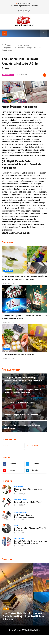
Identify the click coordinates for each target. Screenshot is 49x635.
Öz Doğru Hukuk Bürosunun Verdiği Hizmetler (30, 529)
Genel (5, 446)
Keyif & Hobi (8, 270)
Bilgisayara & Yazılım (20, 499)
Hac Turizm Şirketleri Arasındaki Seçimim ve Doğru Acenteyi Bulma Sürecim (23, 616)
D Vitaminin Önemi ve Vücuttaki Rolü (18, 354)
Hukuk (16, 525)
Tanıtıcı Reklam (23, 45)
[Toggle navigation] (4, 33)
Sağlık (7, 348)
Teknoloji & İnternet (11, 309)
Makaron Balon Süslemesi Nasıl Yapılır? (28, 490)
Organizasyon (18, 486)
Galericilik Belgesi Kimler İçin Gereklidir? (24, 6)
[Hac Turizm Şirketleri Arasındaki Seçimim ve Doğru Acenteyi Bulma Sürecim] (24, 594)
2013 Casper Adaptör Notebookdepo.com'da (24, 516)
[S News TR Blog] (24, 21)
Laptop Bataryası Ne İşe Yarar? (28, 502)
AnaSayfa (8, 45)
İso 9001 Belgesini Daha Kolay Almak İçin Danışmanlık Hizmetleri (30, 542)
